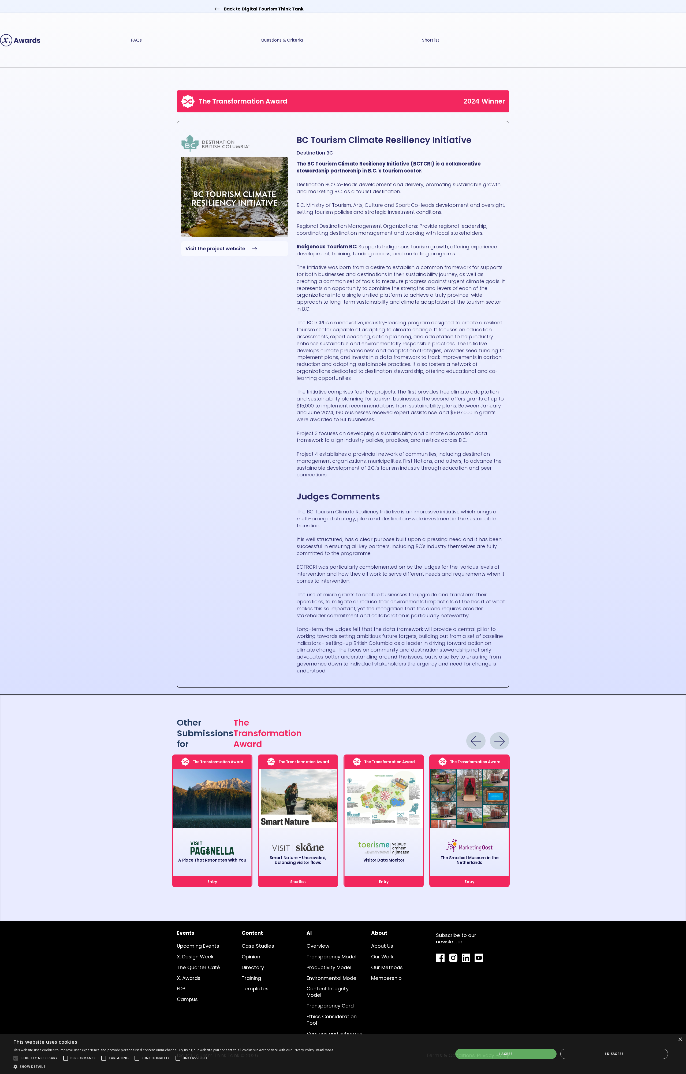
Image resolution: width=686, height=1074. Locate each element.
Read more (324, 1050)
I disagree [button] (614, 1053)
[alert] (343, 1054)
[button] (173, 1067)
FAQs (136, 40)
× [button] (680, 1040)
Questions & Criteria (282, 40)
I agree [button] (505, 1053)
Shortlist (430, 40)
